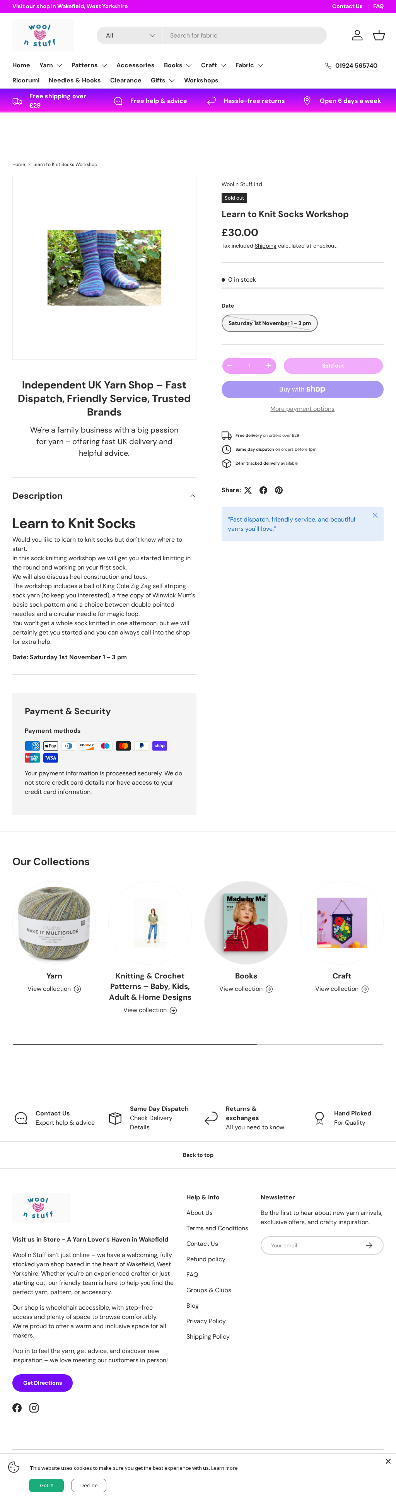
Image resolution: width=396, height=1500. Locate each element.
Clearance (126, 80)
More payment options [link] (302, 409)
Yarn (46, 65)
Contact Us (347, 6)
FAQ (378, 6)
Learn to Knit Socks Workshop (64, 164)
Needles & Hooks (75, 80)
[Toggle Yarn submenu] (59, 65)
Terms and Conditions (217, 1228)
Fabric (245, 65)
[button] (378, 35)
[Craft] (341, 922)
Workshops (201, 80)
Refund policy (205, 1259)
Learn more (224, 1467)
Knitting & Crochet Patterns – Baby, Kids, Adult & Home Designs (150, 986)
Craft (209, 65)
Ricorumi (25, 80)
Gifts (158, 80)
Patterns (85, 65)
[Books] (246, 922)
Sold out (333, 365)
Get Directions (42, 1382)
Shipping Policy (208, 1336)
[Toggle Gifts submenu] (171, 80)
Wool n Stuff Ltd (242, 184)
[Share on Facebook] (263, 490)
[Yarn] (54, 922)
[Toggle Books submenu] (188, 65)
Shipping (266, 245)
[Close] (388, 1461)
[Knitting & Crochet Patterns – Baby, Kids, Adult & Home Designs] (150, 922)
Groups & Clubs (208, 1290)
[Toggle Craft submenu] (223, 65)
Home (21, 65)
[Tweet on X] (248, 490)
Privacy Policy (206, 1321)
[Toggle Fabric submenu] (260, 65)
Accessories (135, 65)
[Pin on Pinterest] (279, 490)
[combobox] (212, 35)
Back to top (198, 1154)
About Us (199, 1213)
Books (173, 65)
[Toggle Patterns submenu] (104, 65)
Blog (192, 1306)
